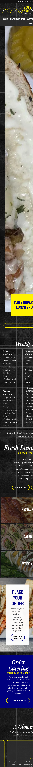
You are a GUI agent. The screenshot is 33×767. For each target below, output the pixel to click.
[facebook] (4, 11)
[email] (15, 11)
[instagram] (20, 11)
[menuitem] (5, 19)
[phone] (9, 11)
